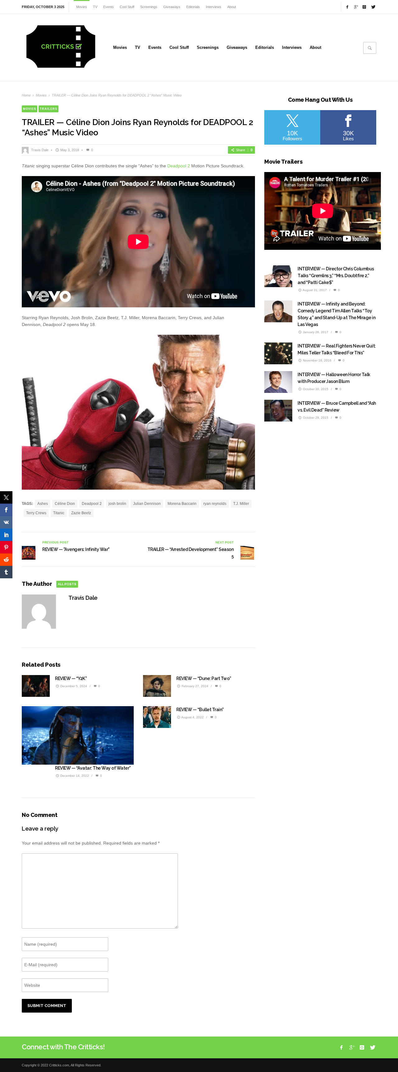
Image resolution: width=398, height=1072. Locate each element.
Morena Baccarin (182, 503)
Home (26, 95)
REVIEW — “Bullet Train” (200, 709)
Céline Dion (65, 503)
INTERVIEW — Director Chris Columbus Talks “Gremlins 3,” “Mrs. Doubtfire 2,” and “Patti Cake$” (336, 275)
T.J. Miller (241, 503)
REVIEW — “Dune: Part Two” (203, 678)
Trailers (48, 108)
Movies (41, 95)
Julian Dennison (147, 503)
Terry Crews (36, 513)
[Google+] (355, 6)
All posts (67, 584)
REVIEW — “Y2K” (71, 678)
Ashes (42, 503)
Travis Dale (40, 150)
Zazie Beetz (81, 513)
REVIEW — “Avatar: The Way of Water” (93, 768)
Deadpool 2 (178, 165)
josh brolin (117, 503)
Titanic (58, 513)
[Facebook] (347, 6)
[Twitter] (372, 6)
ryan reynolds (214, 503)
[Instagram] (364, 6)
